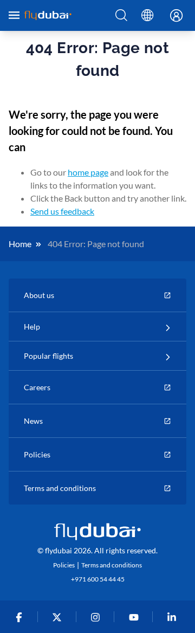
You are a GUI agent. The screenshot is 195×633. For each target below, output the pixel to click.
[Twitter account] (59, 616)
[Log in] (173, 16)
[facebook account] (21, 616)
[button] (121, 16)
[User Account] (173, 16)
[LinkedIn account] (174, 616)
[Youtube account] (135, 616)
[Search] (121, 16)
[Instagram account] (98, 616)
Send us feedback (62, 211)
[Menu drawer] (14, 15)
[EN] (147, 16)
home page (88, 172)
